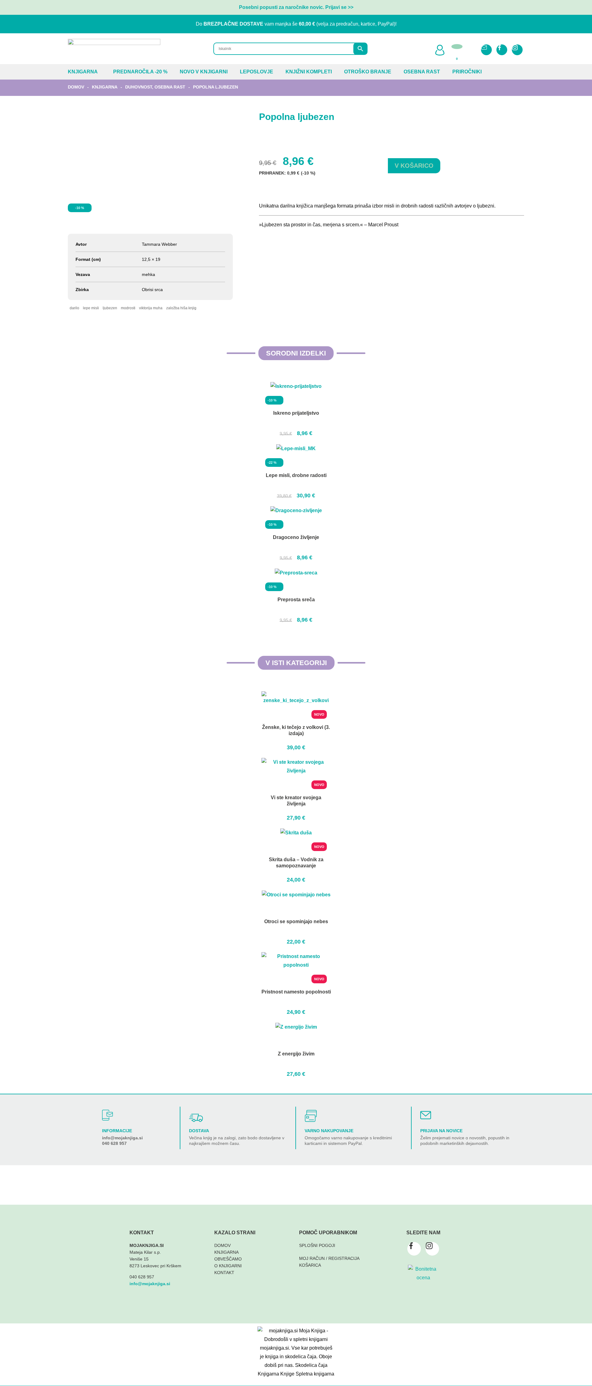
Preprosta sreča (296, 599)
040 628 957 (114, 1143)
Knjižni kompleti (309, 71)
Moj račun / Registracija (329, 1258)
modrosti (128, 308)
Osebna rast (422, 71)
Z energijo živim (296, 1053)
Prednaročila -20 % (140, 71)
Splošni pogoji (317, 1245)
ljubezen (110, 308)
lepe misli (91, 308)
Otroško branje (367, 71)
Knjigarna (83, 71)
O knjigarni (228, 1265)
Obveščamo (228, 1258)
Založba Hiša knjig (181, 308)
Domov (76, 86)
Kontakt (224, 1272)
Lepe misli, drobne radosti (296, 475)
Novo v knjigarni (204, 71)
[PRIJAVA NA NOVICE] (425, 1115)
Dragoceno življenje (296, 537)
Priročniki (467, 71)
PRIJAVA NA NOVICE (441, 1130)
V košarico (414, 165)
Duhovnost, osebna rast (155, 86)
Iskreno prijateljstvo (296, 413)
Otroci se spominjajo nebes (296, 921)
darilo (74, 308)
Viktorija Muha (150, 308)
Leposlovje (256, 71)
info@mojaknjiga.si (122, 1137)
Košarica (310, 1265)
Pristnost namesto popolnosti (296, 991)
